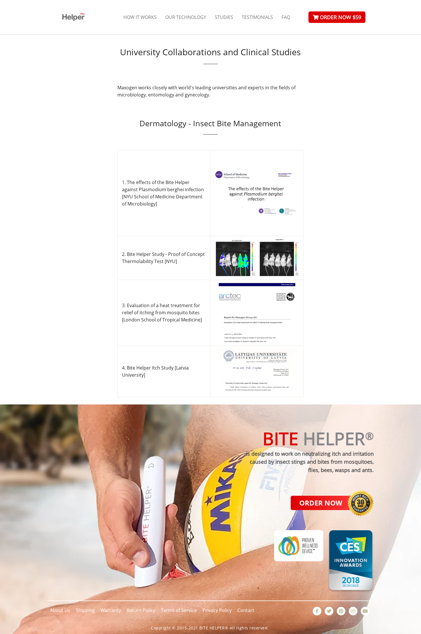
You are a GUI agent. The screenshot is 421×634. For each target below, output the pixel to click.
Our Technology (185, 17)
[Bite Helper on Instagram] (353, 611)
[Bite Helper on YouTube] (365, 611)
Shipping (85, 610)
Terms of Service (179, 610)
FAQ (286, 17)
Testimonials (257, 17)
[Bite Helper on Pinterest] (341, 611)
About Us (60, 610)
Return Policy (141, 610)
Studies (224, 17)
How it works (140, 17)
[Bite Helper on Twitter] (329, 611)
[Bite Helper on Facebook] (317, 611)
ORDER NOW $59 (339, 17)
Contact (245, 610)
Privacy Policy (217, 610)
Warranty (111, 610)
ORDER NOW (320, 502)
